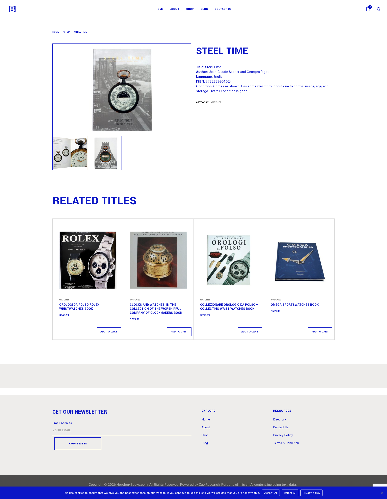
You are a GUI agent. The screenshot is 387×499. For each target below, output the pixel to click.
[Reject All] (382, 493)
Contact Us (281, 427)
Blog (205, 443)
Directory (279, 419)
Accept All (271, 492)
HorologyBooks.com (132, 484)
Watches (216, 102)
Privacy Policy (283, 435)
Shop (66, 32)
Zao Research (209, 484)
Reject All (290, 492)
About (206, 427)
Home (55, 32)
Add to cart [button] (109, 331)
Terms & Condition (286, 443)
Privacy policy (311, 492)
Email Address (62, 423)
